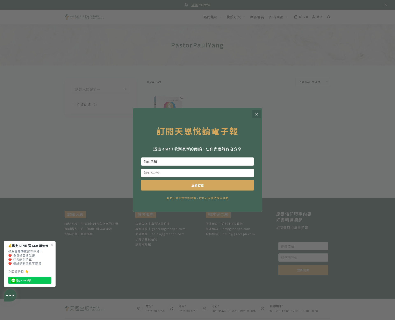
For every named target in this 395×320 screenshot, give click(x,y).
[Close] (256, 114)
